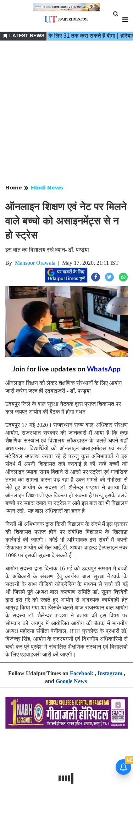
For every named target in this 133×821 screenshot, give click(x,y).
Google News (71, 681)
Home (13, 187)
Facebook (81, 673)
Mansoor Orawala (35, 263)
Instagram (110, 673)
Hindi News (47, 187)
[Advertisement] (66, 112)
